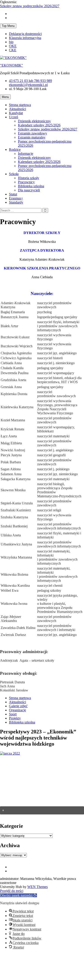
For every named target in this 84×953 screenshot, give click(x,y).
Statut (13, 194)
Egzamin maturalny (31, 137)
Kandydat (16, 113)
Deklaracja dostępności (25, 34)
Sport (13, 714)
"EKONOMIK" (11, 65)
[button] (42, 810)
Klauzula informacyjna (25, 38)
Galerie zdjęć (18, 706)
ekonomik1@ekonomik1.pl (28, 85)
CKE (12, 50)
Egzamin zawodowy (32, 133)
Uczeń (13, 117)
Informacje (25, 153)
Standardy (16, 202)
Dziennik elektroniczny (34, 121)
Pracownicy (26, 182)
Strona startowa (20, 105)
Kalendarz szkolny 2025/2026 (39, 125)
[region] (42, 787)
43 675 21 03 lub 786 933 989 (30, 81)
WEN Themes (37, 887)
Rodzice (15, 149)
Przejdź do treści (11, 891)
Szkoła (14, 174)
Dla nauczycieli (29, 190)
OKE (13, 46)
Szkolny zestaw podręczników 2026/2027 (29, 6)
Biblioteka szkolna (31, 186)
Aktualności (17, 109)
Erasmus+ (16, 198)
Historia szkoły (28, 178)
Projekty (15, 718)
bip (11, 42)
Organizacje (17, 710)
